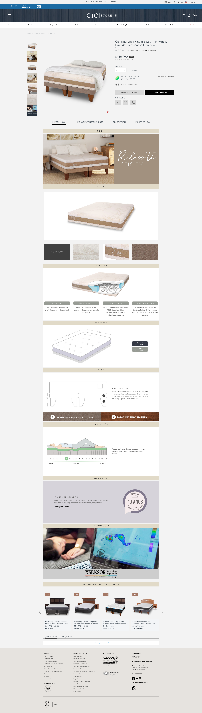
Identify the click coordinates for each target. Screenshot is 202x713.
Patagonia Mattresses (50, 679)
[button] (189, 15)
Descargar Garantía (61, 507)
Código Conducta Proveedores (52, 668)
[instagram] (126, 102)
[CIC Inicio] (99, 15)
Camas (29, 33)
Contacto (75, 684)
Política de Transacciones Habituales (53, 663)
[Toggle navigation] (10, 15)
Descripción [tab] (119, 122)
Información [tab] (59, 122)
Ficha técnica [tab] (142, 122)
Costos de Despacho (78, 674)
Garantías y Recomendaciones (81, 666)
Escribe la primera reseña (149, 50)
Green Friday (77, 691)
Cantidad (118, 66)
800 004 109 (135, 658)
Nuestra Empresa (49, 656)
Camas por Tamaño (40, 33)
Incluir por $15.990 (129, 79)
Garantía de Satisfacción (79, 661)
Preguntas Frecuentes (79, 679)
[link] (191, 25)
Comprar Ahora (159, 93)
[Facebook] (133, 678)
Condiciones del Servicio (166, 76)
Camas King (52, 33)
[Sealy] (39, 6)
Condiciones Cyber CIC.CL (80, 686)
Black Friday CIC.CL (78, 689)
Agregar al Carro (129, 93)
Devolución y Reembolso (80, 663)
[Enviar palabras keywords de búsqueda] (184, 15)
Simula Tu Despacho (129, 84)
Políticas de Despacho (79, 668)
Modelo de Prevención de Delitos (53, 671)
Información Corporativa (50, 661)
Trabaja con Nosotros (49, 674)
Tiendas (46, 676)
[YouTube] (137, 678)
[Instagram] (140, 678)
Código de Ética (48, 666)
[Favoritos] (108, 112)
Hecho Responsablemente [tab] (89, 122)
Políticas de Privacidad (79, 658)
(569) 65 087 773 (142, 669)
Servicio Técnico (77, 676)
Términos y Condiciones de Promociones (84, 671)
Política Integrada (49, 658)
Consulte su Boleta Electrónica (81, 681)
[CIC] (13, 6)
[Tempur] (26, 6)
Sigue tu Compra (77, 656)
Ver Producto (50, 628)
